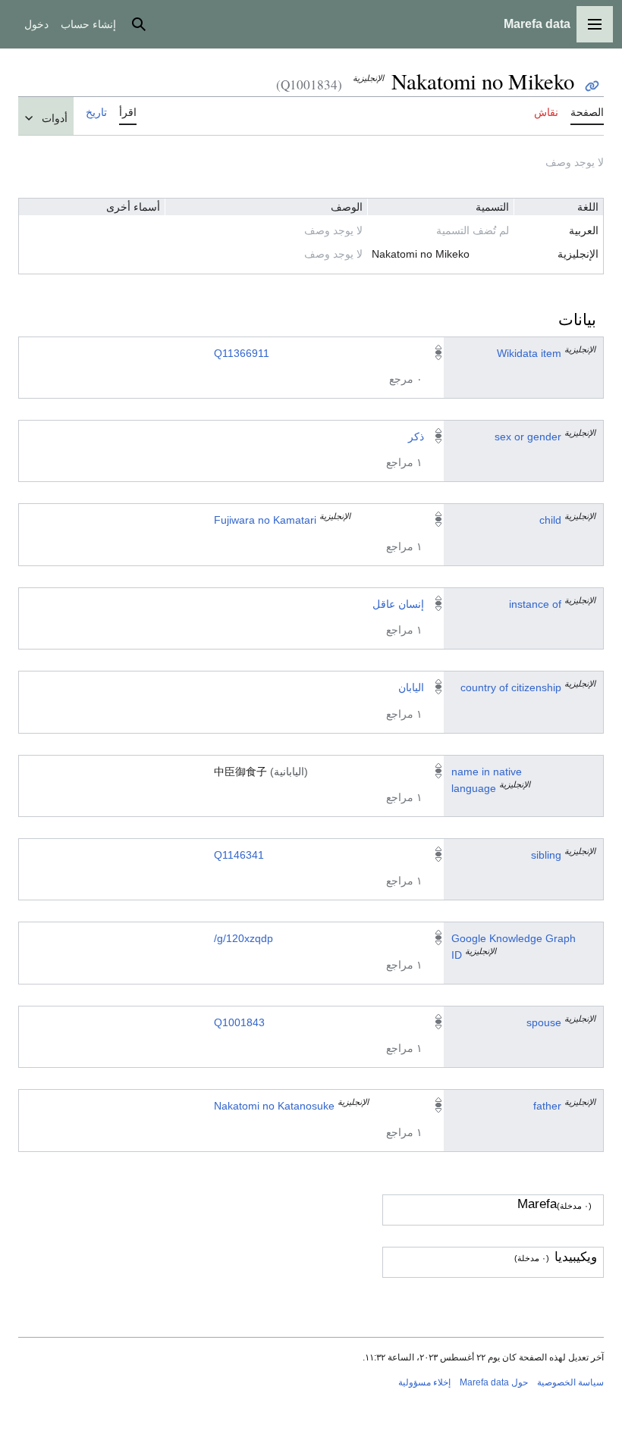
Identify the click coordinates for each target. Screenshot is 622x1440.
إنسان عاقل (398, 604)
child (550, 520)
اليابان (411, 687)
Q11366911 (241, 353)
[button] (594, 24)
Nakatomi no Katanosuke (274, 1106)
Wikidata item (529, 353)
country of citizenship (510, 687)
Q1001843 (239, 1022)
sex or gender (528, 436)
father (547, 1106)
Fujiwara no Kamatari (265, 520)
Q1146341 (239, 855)
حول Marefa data (494, 1382)
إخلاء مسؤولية (424, 1382)
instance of (535, 604)
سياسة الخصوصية (570, 1382)
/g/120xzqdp (243, 938)
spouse (543, 1022)
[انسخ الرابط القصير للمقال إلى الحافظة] (592, 86)
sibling (546, 855)
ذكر (416, 436)
